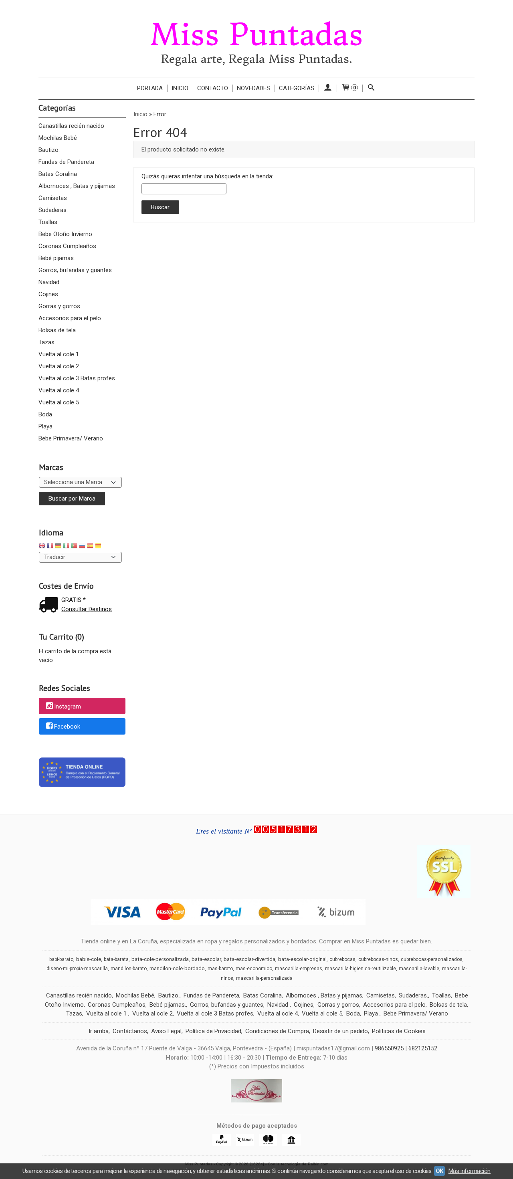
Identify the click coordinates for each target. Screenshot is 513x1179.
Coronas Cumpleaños (67, 246)
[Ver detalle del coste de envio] (50, 606)
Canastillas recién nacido (71, 125)
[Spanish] (90, 547)
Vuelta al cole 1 (58, 354)
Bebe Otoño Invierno (65, 234)
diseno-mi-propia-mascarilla (77, 968)
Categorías (296, 88)
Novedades (253, 88)
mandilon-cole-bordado (177, 968)
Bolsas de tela (57, 330)
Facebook (67, 727)
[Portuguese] (74, 547)
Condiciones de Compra (277, 1031)
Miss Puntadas (256, 34)
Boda (45, 414)
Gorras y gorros (59, 306)
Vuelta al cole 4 (58, 390)
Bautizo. (49, 149)
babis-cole (88, 959)
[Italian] (66, 547)
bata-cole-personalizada (160, 959)
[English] (42, 547)
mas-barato (220, 968)
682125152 (422, 1048)
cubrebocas (342, 959)
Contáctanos (130, 1031)
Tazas (46, 342)
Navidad (48, 282)
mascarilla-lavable (419, 968)
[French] (50, 547)
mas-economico (254, 968)
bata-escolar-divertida (249, 959)
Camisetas (52, 198)
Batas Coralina (57, 174)
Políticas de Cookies (399, 1031)
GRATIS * (73, 600)
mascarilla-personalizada (264, 978)
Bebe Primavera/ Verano (70, 438)
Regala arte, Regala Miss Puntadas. (256, 59)
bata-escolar (206, 959)
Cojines (48, 294)
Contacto (212, 88)
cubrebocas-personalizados (432, 959)
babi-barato (61, 959)
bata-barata (116, 959)
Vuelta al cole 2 (58, 366)
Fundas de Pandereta (66, 162)
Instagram (67, 706)
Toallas (47, 222)
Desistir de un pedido (340, 1031)
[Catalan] (99, 547)
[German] (58, 547)
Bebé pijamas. (56, 258)
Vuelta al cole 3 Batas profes (76, 378)
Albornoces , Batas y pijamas (76, 186)
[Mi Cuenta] (327, 88)
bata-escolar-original (302, 959)
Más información (469, 1171)
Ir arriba (99, 1031)
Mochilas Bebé (57, 137)
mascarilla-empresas (298, 968)
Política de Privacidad (213, 1031)
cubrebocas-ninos (378, 959)
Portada (150, 88)
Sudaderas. (53, 210)
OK (439, 1171)
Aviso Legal (166, 1031)
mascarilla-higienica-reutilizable (360, 968)
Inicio (180, 88)
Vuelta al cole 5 (58, 402)
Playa (45, 426)
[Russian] (82, 547)
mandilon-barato (129, 968)
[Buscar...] (371, 88)
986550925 (389, 1048)
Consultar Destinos (86, 609)
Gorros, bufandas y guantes (75, 270)
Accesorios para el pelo (69, 318)
